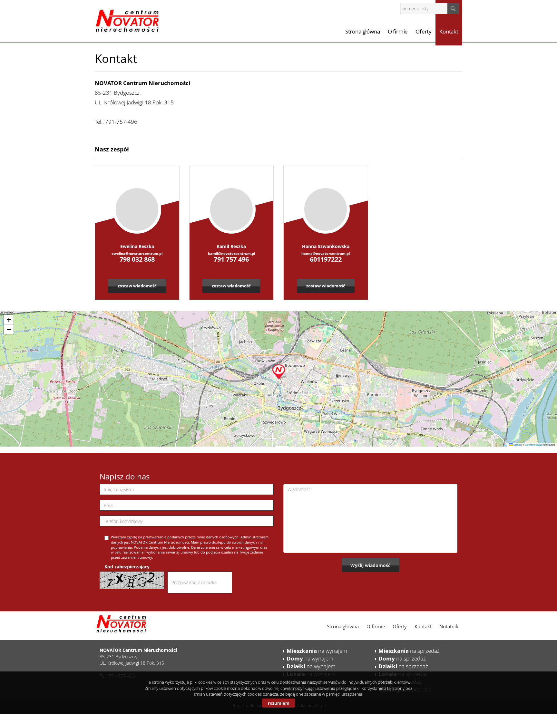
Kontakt (448, 31)
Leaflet (517, 444)
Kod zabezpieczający (127, 567)
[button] (279, 370)
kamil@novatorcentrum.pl (231, 253)
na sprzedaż (409, 650)
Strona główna (362, 31)
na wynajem (317, 650)
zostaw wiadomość (137, 286)
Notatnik (448, 626)
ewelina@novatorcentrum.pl (137, 253)
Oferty (423, 31)
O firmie (398, 31)
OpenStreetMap (533, 444)
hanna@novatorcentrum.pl (325, 253)
